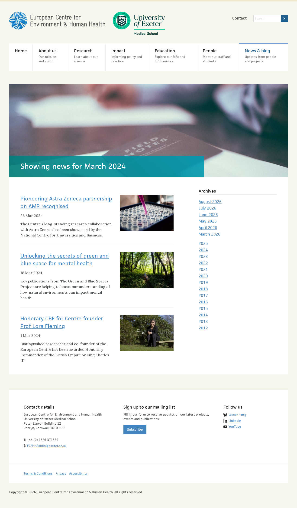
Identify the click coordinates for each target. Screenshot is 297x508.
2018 (203, 289)
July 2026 (207, 208)
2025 (203, 243)
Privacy (60, 473)
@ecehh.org (237, 415)
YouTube (235, 426)
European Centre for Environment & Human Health (57, 20)
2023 (203, 256)
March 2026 (209, 234)
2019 (203, 282)
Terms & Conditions (38, 473)
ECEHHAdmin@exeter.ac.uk (46, 446)
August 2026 (210, 201)
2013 (203, 321)
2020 (203, 276)
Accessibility (78, 473)
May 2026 (208, 221)
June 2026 (208, 214)
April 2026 (208, 227)
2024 (203, 249)
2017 (203, 295)
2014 (203, 315)
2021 (203, 269)
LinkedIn (235, 421)
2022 (203, 262)
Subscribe (135, 429)
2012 (203, 328)
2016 (203, 302)
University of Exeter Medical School (139, 23)
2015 (203, 308)
